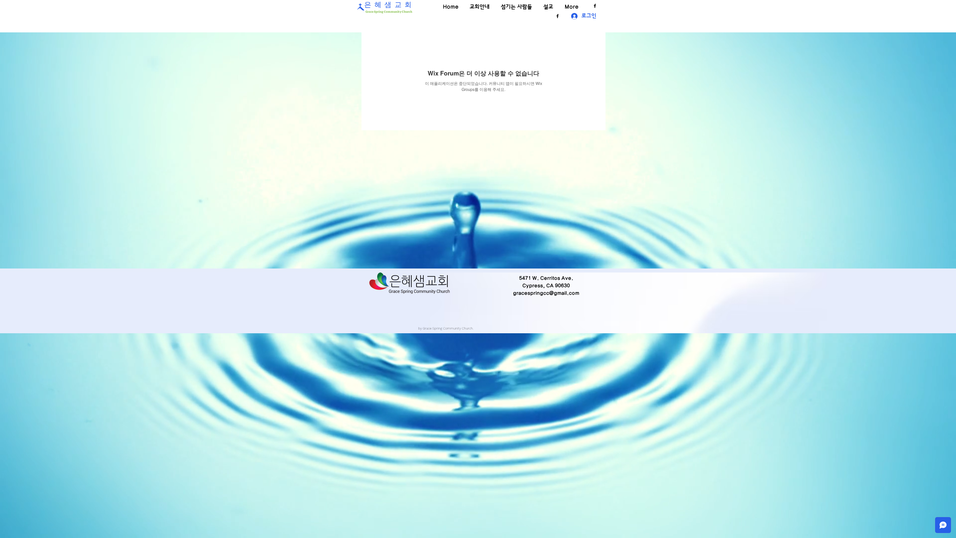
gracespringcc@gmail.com (546, 293)
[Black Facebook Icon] (595, 5)
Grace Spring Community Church (388, 12)
